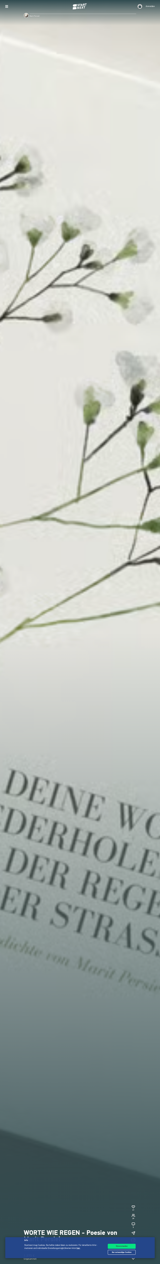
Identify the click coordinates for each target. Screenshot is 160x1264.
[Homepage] (80, 6)
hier (78, 1248)
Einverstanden (122, 1246)
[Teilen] (133, 1233)
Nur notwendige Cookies (122, 1252)
